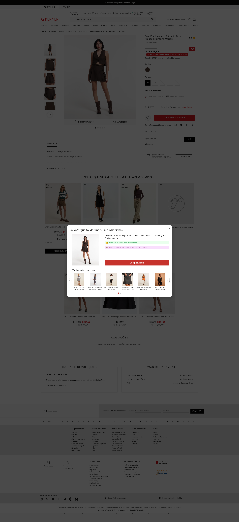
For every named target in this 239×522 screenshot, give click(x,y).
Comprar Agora (137, 263)
